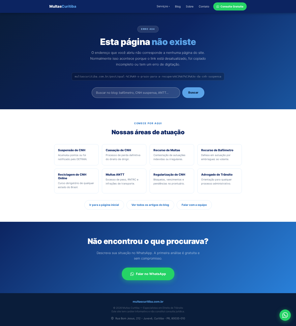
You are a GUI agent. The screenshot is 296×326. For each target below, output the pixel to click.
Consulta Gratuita (231, 6)
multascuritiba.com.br (148, 301)
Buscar (193, 92)
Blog (178, 6)
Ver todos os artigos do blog (150, 204)
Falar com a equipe (194, 204)
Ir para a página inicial (104, 204)
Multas (62, 6)
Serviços (163, 6)
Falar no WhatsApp (151, 274)
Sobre (190, 6)
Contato (204, 6)
